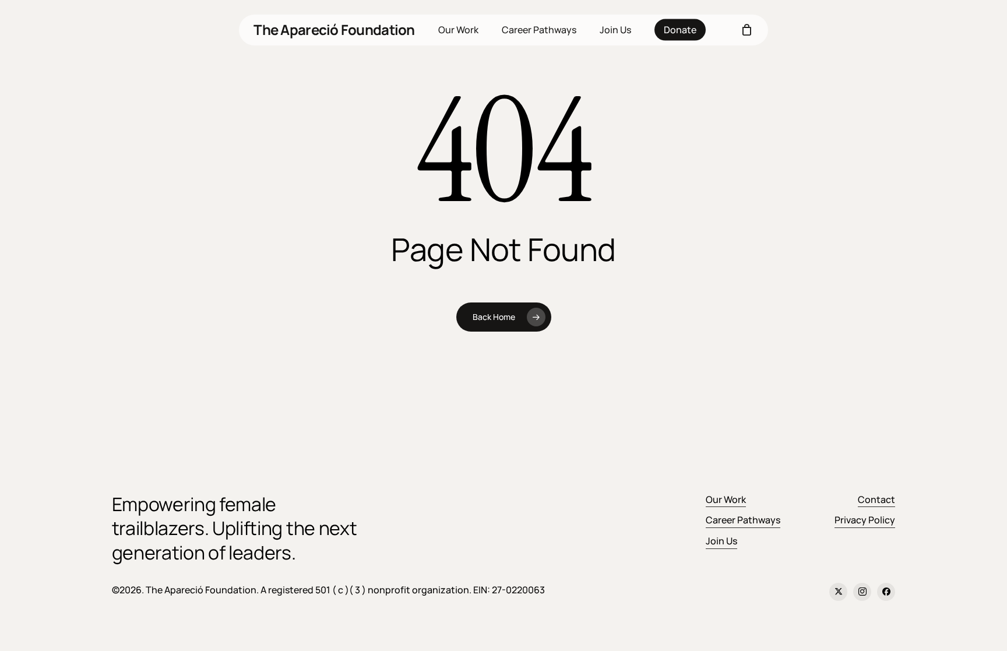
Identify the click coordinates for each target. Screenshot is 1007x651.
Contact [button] (876, 499)
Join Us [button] (721, 540)
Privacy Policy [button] (865, 519)
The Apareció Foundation (333, 30)
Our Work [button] (726, 499)
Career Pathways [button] (743, 519)
